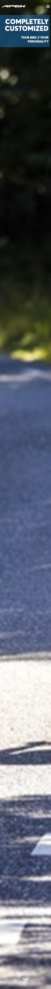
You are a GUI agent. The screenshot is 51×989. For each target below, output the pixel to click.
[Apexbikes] (13, 6)
